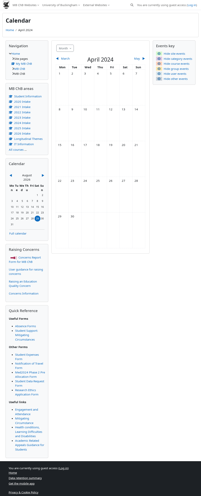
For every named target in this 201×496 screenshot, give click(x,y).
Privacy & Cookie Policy (23, 492)
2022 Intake (22, 112)
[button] (132, 5)
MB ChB (19, 69)
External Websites (95, 5)
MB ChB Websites (25, 5)
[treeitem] (27, 63)
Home (10, 30)
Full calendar (17, 233)
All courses (16, 149)
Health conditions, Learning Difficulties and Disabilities (28, 431)
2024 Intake (22, 123)
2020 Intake (22, 101)
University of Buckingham (59, 5)
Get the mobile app (22, 483)
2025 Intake (22, 128)
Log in (192, 5)
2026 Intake (22, 133)
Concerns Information (23, 293)
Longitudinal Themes (28, 139)
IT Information (24, 144)
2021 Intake (22, 107)
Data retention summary (25, 478)
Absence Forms (25, 326)
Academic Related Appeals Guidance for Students (29, 445)
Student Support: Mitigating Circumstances (26, 335)
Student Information (28, 96)
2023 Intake (22, 117)
